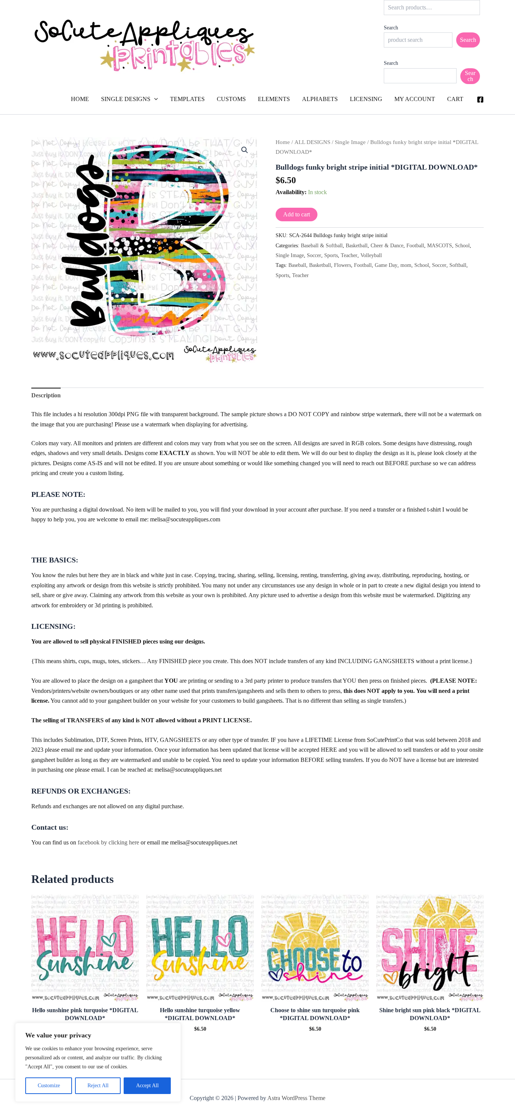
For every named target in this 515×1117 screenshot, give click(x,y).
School (462, 245)
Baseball (297, 265)
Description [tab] (46, 395)
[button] (154, 99)
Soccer (314, 255)
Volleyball (371, 255)
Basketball (357, 245)
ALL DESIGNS (312, 142)
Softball (457, 265)
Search (391, 28)
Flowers (342, 265)
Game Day (386, 265)
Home (283, 142)
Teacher (349, 255)
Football (415, 245)
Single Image (350, 142)
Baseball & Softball (322, 245)
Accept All (147, 1085)
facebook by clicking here (108, 842)
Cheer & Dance (387, 245)
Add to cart (296, 214)
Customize (49, 1085)
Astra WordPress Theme (296, 1098)
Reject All (98, 1085)
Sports (331, 255)
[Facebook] (480, 99)
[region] (98, 1062)
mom (405, 265)
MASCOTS (439, 245)
